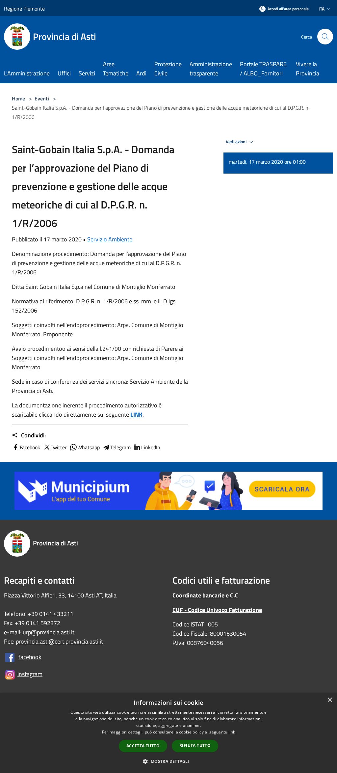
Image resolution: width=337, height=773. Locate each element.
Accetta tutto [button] (143, 746)
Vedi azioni (236, 141)
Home (18, 98)
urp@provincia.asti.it (48, 632)
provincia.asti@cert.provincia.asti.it (59, 641)
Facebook (30, 447)
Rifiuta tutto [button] (195, 745)
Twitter (59, 447)
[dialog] (168, 733)
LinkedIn (150, 447)
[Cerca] (325, 36)
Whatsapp (88, 447)
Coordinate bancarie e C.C (205, 595)
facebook (29, 656)
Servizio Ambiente (109, 239)
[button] (168, 761)
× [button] (329, 700)
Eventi (42, 98)
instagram (29, 674)
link (231, 732)
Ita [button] (321, 8)
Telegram (120, 447)
